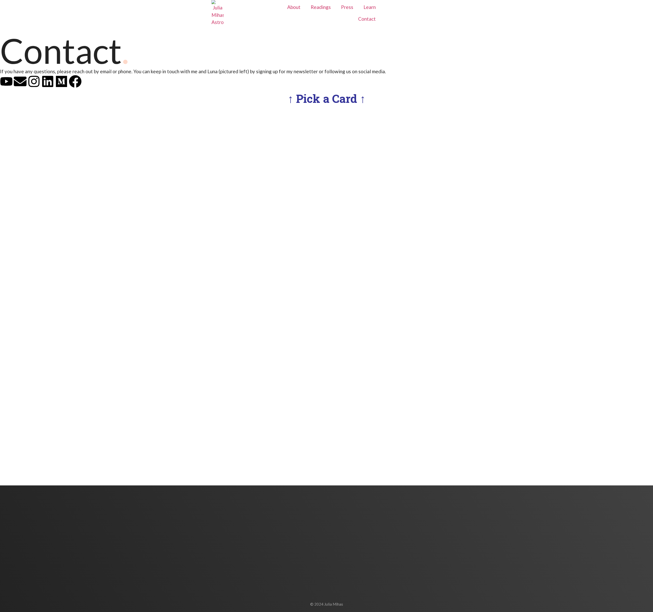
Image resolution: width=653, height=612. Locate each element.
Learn (369, 7)
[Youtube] (6, 81)
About (293, 7)
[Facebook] (75, 81)
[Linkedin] (47, 81)
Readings (321, 7)
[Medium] (61, 81)
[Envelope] (20, 81)
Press (347, 7)
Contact (367, 19)
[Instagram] (34, 81)
